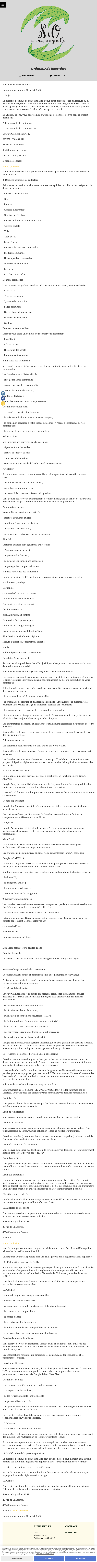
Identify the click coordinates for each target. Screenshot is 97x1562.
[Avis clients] (3, 403)
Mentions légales (40, 1535)
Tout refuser (48, 1558)
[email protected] (11, 166)
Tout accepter (80, 1558)
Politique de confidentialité (44, 1538)
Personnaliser (17, 1558)
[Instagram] (3, 393)
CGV (36, 1532)
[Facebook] (3, 398)
